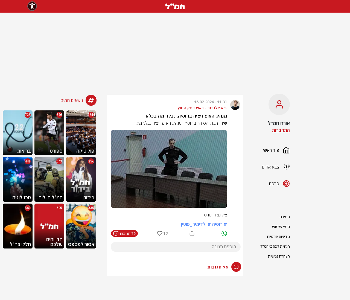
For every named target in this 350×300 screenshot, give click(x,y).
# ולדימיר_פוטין (196, 224)
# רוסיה (219, 224)
